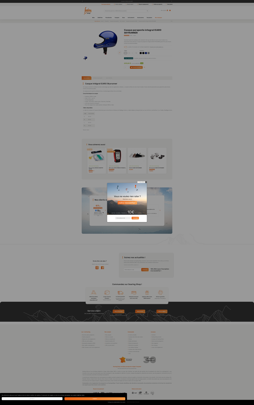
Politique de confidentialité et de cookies (116, 402)
